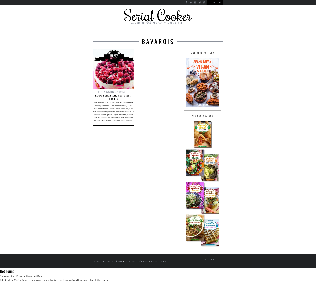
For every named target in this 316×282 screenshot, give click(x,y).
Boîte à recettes (106, 92)
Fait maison (130, 261)
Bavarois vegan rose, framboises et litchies (113, 97)
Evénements (143, 261)
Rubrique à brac (115, 261)
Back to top (208, 259)
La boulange (99, 261)
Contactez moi (158, 261)
